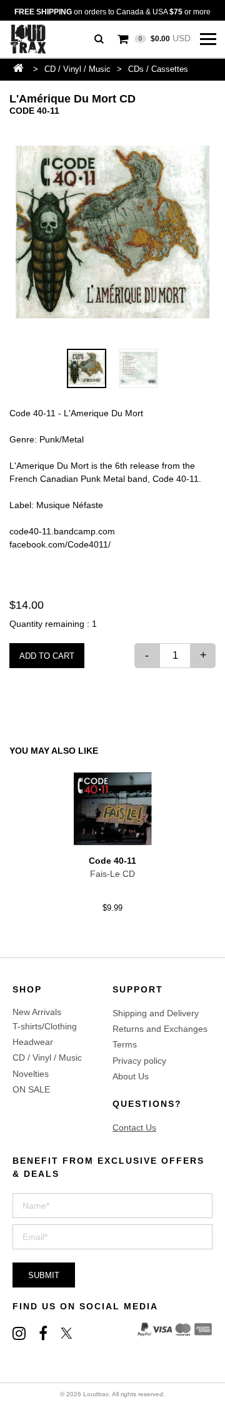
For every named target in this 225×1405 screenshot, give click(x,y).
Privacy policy (139, 1061)
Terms (124, 1044)
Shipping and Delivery (155, 1013)
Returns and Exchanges (160, 1029)
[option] (112, 233)
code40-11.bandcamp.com (62, 531)
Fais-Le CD (112, 874)
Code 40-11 (34, 111)
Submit (43, 1275)
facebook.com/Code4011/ (60, 544)
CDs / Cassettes (158, 69)
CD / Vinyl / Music (77, 69)
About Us (130, 1076)
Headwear (32, 1042)
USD (165, 38)
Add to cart (46, 656)
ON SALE (31, 1089)
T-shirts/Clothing (44, 1026)
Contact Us (134, 1127)
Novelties (30, 1074)
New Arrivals (36, 1012)
